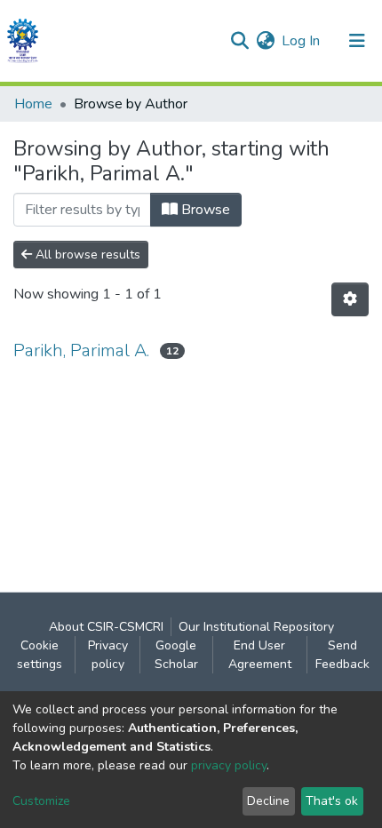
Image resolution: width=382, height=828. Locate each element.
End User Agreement (259, 655)
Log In (302, 41)
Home (33, 104)
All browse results (86, 254)
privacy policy (229, 765)
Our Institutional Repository (256, 626)
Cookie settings (39, 655)
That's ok (332, 800)
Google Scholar (176, 655)
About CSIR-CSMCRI (106, 626)
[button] (265, 41)
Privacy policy (108, 655)
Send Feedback (342, 655)
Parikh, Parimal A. (81, 350)
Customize (41, 800)
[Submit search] (239, 41)
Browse (204, 209)
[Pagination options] (350, 299)
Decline (268, 800)
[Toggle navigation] (357, 41)
